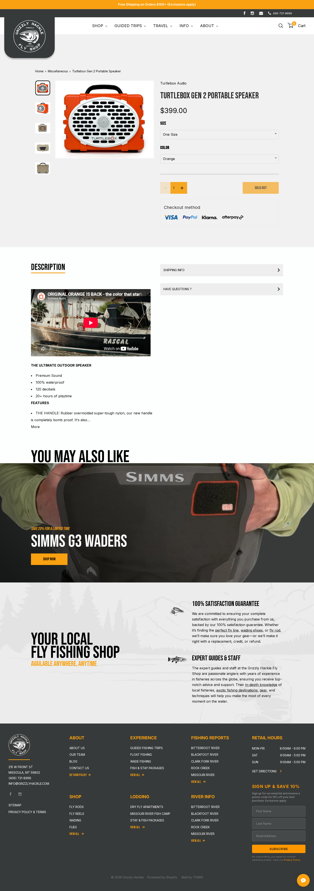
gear (263, 690)
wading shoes (252, 630)
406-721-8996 (282, 13)
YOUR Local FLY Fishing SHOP (75, 646)
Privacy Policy (292, 859)
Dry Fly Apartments (146, 807)
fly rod (275, 630)
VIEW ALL (135, 827)
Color (164, 147)
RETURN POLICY (78, 775)
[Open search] (281, 25)
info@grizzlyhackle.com (29, 783)
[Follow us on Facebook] (244, 13)
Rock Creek (200, 768)
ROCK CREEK (200, 827)
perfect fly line (227, 630)
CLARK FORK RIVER (205, 820)
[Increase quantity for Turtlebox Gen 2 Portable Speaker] (182, 188)
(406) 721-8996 (20, 778)
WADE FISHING (140, 761)
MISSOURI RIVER (202, 834)
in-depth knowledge (261, 685)
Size (163, 123)
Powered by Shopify (162, 877)
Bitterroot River (205, 748)
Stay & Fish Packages (147, 820)
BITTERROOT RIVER (205, 807)
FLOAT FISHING (141, 754)
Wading (75, 820)
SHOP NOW (49, 559)
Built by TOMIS (192, 877)
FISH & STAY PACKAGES (147, 768)
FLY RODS (76, 807)
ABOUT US (77, 748)
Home (39, 71)
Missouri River (202, 775)
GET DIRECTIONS (264, 771)
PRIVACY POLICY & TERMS (27, 812)
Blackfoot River (204, 754)
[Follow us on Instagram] (252, 13)
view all (135, 775)
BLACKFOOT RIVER (204, 813)
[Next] (147, 116)
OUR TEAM (77, 754)
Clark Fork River (205, 761)
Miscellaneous (58, 71)
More (35, 427)
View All (74, 834)
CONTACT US (79, 768)
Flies (73, 827)
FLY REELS (76, 813)
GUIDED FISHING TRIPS (146, 748)
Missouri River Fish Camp (150, 813)
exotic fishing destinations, (237, 690)
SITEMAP (15, 805)
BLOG (73, 761)
